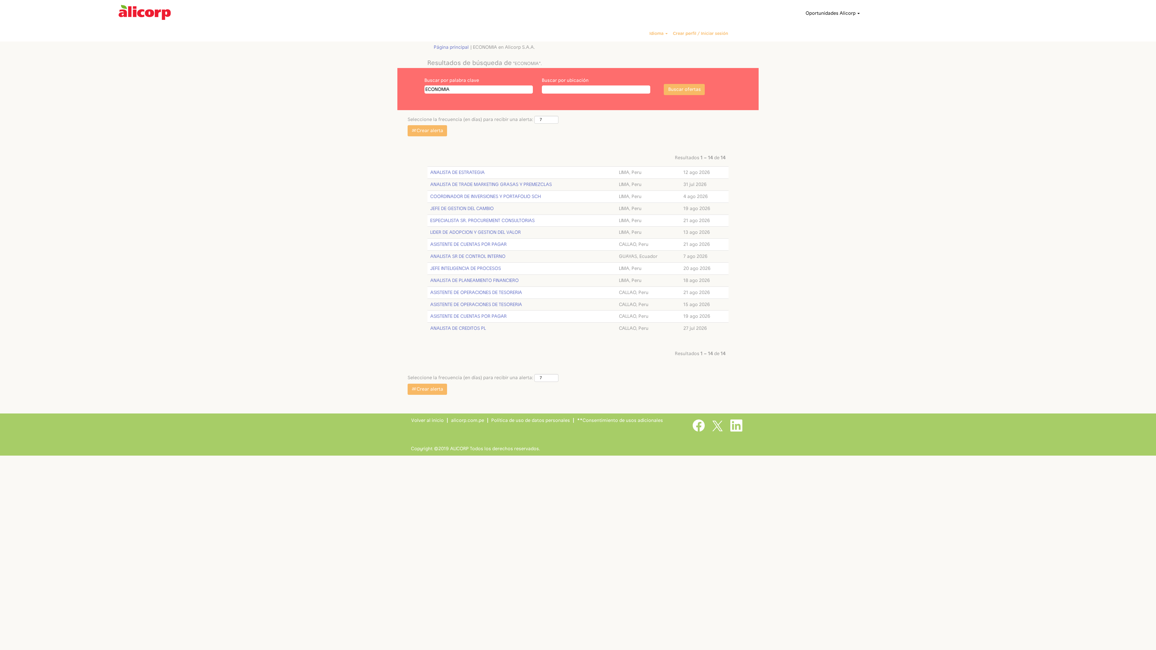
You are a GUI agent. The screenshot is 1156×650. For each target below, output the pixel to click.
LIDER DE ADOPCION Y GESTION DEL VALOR (475, 232)
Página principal (451, 47)
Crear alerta (429, 130)
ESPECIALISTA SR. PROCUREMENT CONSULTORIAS (482, 220)
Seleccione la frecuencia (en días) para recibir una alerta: (470, 119)
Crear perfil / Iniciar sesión (700, 34)
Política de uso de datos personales (530, 420)
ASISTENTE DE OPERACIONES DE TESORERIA (476, 292)
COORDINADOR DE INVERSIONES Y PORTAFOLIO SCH (485, 196)
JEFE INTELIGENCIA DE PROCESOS (465, 268)
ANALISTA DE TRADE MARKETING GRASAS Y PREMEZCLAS (491, 184)
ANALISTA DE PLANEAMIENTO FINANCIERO (474, 280)
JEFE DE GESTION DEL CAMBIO (462, 208)
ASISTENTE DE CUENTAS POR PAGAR (468, 244)
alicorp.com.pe (467, 420)
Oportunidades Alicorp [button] (831, 13)
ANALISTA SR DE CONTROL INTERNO (467, 256)
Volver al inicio (427, 420)
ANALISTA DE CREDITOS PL (458, 328)
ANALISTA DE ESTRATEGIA (457, 172)
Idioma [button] (657, 34)
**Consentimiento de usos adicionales (620, 420)
